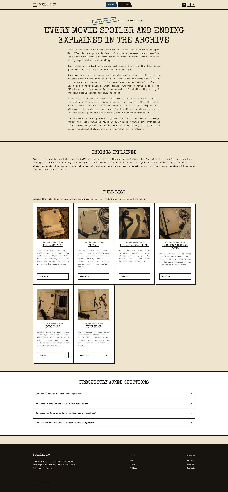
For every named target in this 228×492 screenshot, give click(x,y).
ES (188, 5)
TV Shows (125, 5)
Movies (111, 5)
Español (190, 464)
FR (193, 5)
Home (131, 460)
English (190, 460)
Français (191, 468)
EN (184, 5)
